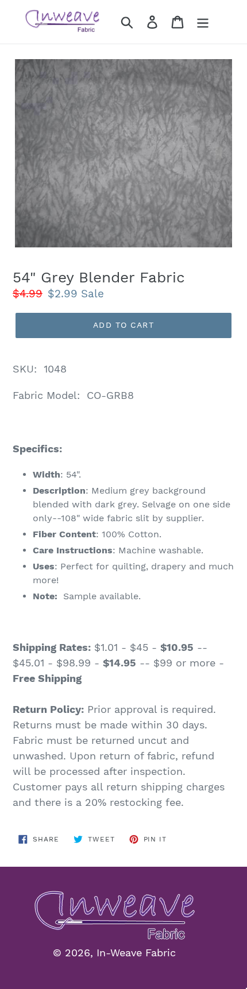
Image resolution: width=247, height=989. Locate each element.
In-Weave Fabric (136, 953)
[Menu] (202, 22)
